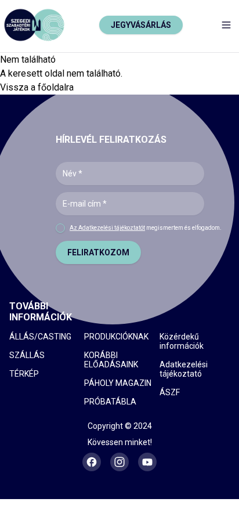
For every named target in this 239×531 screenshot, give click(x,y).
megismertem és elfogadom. (146, 228)
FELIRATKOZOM (98, 252)
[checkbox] (60, 228)
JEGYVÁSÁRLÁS (141, 25)
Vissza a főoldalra (37, 87)
